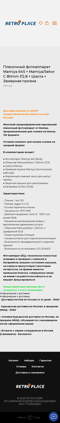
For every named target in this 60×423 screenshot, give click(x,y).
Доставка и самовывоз (30, 372)
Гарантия (45, 360)
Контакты (38, 366)
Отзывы (21, 366)
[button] (41, 23)
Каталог (14, 360)
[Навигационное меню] (54, 23)
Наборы (29, 360)
